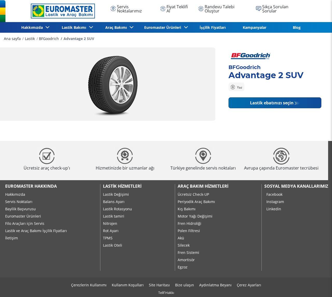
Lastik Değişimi (116, 194)
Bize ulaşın (184, 284)
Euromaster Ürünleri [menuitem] (163, 27)
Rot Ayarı (111, 230)
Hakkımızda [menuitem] (33, 27)
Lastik (30, 38)
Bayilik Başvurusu (20, 208)
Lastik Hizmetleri (122, 186)
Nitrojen (110, 223)
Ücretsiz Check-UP (193, 194)
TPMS (108, 237)
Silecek (184, 245)
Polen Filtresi (189, 230)
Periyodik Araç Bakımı (196, 201)
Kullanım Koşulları (128, 284)
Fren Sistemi (188, 252)
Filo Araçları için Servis (24, 223)
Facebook (274, 194)
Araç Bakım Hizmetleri (203, 186)
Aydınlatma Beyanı (215, 284)
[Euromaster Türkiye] (61, 11)
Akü (181, 237)
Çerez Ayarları (249, 284)
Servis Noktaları (18, 201)
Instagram (275, 201)
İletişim (11, 237)
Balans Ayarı (114, 201)
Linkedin (273, 208)
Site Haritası (159, 284)
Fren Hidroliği (189, 223)
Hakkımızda (15, 194)
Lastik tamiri (113, 216)
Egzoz (183, 267)
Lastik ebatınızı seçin (272, 103)
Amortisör (186, 259)
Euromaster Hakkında (31, 186)
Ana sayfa (12, 38)
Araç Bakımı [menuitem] (117, 27)
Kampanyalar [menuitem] (254, 27)
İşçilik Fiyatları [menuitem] (213, 27)
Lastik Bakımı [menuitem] (75, 27)
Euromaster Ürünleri (23, 216)
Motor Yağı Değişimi (195, 216)
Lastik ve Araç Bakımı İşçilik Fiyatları (36, 230)
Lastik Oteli (112, 245)
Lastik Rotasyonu (117, 208)
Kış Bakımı (187, 208)
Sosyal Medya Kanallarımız (296, 186)
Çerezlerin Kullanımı (89, 284)
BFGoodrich (49, 38)
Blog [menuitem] (297, 27)
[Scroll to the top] (318, 286)
